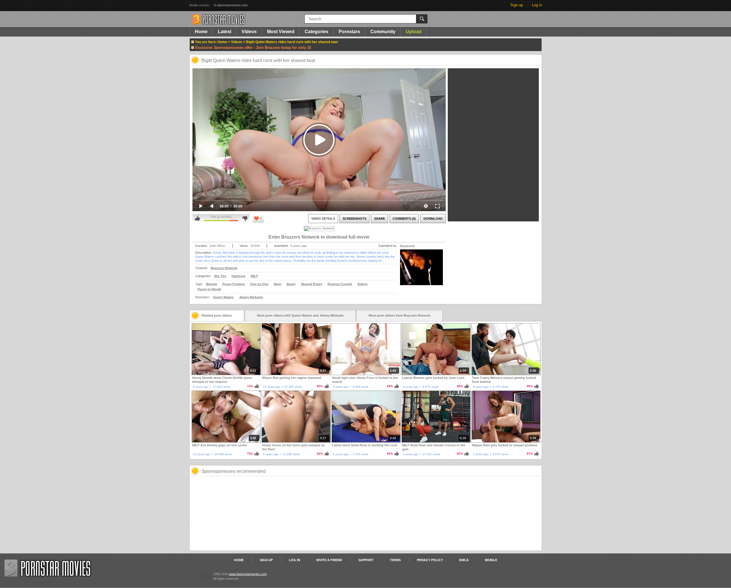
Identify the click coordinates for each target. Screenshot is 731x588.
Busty (291, 284)
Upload (413, 31)
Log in (537, 5)
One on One (259, 284)
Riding (362, 284)
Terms (395, 560)
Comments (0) (404, 218)
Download (433, 218)
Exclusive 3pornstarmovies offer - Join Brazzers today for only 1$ (253, 47)
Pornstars (349, 31)
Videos (249, 31)
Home (201, 31)
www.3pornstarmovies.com (248, 574)
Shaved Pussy (311, 284)
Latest (224, 31)
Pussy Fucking (233, 284)
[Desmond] (421, 270)
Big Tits (220, 276)
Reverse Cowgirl (340, 284)
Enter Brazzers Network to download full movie (318, 237)
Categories (316, 31)
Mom (277, 284)
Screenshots (354, 218)
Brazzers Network (224, 268)
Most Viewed (280, 31)
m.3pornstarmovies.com (231, 5)
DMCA (464, 560)
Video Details (323, 218)
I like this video (197, 218)
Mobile (491, 560)
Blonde (211, 284)
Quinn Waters (223, 297)
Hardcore (238, 276)
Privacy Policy (430, 560)
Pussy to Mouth (209, 289)
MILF (254, 276)
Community (382, 31)
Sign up (516, 5)
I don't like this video (245, 218)
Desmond (407, 246)
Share (379, 218)
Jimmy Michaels (251, 297)
